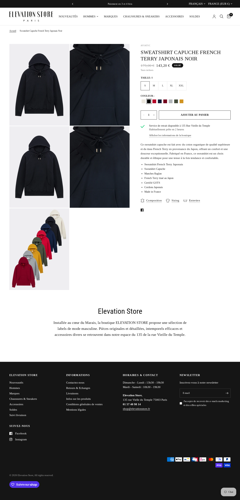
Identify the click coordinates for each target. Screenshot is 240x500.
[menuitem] (68, 16)
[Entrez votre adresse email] (227, 393)
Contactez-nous (75, 382)
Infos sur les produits (78, 398)
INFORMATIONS (78, 375)
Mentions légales (76, 409)
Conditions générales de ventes (84, 404)
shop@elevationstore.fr (136, 408)
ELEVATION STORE (23, 375)
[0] (228, 16)
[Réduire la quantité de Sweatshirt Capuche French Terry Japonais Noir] (143, 115)
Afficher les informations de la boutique (170, 135)
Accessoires (174, 16)
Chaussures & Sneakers (141, 16)
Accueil (12, 31)
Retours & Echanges (78, 387)
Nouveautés (68, 16)
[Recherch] (221, 16)
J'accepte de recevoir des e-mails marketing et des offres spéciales (206, 403)
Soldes (194, 16)
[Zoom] (61, 51)
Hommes (89, 16)
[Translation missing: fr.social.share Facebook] (143, 210)
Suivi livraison (17, 415)
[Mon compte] (214, 16)
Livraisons (72, 393)
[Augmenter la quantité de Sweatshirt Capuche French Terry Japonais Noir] (154, 115)
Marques (111, 16)
